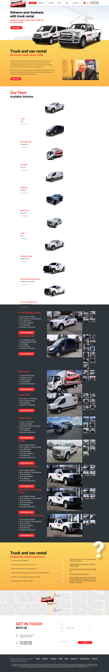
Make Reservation (26, 332)
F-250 (22, 233)
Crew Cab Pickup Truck (28, 302)
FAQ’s (59, 3)
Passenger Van (25, 142)
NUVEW (12, 659)
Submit (85, 642)
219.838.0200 (94, 2)
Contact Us (76, 3)
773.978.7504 (94, 4)
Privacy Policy (23, 661)
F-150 (22, 119)
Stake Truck (24, 210)
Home (32, 3)
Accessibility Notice (15, 661)
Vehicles (51, 3)
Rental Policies (85, 659)
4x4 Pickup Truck (26, 256)
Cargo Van (24, 187)
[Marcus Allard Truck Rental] (18, 8)
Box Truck (23, 165)
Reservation (16, 27)
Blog (67, 3)
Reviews (94, 659)
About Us (41, 3)
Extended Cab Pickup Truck (30, 279)
